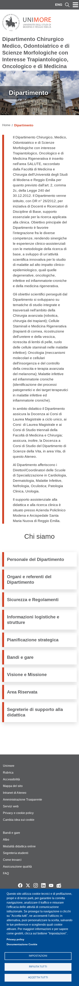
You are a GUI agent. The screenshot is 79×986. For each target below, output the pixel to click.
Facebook (20, 885)
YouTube (51, 885)
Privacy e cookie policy (18, 813)
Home (6, 125)
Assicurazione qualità (17, 866)
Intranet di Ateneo (14, 792)
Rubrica (8, 772)
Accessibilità (11, 779)
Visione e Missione (27, 674)
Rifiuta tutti (38, 966)
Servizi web (11, 806)
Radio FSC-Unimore (58, 885)
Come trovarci (12, 859)
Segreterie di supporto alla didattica (35, 712)
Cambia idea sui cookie (18, 819)
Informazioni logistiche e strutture (33, 619)
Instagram (35, 885)
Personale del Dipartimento (35, 559)
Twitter (28, 885)
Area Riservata (22, 691)
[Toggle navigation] (75, 4)
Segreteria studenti (15, 853)
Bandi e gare (20, 657)
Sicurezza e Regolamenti (33, 599)
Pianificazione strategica (32, 639)
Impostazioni (38, 955)
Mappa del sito (13, 786)
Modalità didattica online (19, 846)
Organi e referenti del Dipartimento (29, 579)
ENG (58, 4)
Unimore (8, 765)
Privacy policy (15, 939)
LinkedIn (43, 885)
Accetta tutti (38, 977)
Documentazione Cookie (22, 944)
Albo (6, 839)
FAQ (6, 873)
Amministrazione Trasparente (22, 799)
